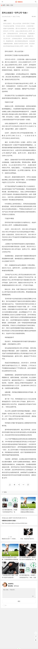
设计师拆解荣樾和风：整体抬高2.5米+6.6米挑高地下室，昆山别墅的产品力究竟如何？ (27, 559)
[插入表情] (32, 596)
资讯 (8, 5)
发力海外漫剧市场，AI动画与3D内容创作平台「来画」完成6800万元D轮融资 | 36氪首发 (27, 577)
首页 (3, 5)
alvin (7, 518)
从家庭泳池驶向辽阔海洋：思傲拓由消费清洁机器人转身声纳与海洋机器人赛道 (28, 512)
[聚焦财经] (19, 2)
